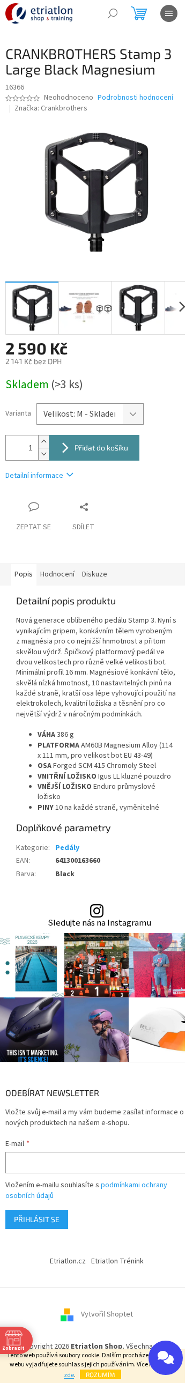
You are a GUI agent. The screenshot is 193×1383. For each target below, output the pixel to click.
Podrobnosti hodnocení (135, 98)
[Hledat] (112, 13)
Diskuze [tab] (94, 574)
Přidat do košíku (101, 447)
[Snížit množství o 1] (43, 454)
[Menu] (169, 13)
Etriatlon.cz (68, 1261)
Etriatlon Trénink (117, 1261)
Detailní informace (34, 475)
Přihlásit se (37, 1219)
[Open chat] (166, 1358)
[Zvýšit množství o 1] (43, 441)
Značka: (50, 108)
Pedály (67, 847)
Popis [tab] (23, 574)
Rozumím (100, 1374)
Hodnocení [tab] (57, 574)
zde (69, 1375)
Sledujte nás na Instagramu (99, 923)
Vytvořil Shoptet (107, 1315)
